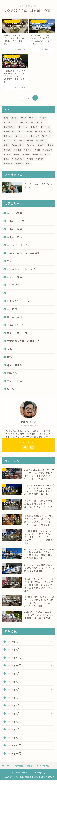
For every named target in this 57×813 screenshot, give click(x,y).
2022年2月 (29, 729)
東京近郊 (48, 150)
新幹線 (8, 150)
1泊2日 (34, 118)
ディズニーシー (26, 131)
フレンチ (36, 136)
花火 (7, 159)
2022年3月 (29, 721)
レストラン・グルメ (18, 301)
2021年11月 (29, 745)
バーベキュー (22, 136)
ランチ (8, 141)
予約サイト (42, 141)
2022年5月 (29, 705)
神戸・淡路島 (14, 365)
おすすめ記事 (14, 213)
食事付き (9, 163)
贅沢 (31, 159)
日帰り (28, 150)
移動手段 (38, 154)
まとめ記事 (13, 285)
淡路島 (8, 154)
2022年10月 (29, 665)
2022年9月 (29, 673)
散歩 (51, 145)
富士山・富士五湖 (17, 333)
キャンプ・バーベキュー (21, 245)
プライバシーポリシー (20, 773)
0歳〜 (16, 118)
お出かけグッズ (27, 122)
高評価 (20, 163)
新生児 (18, 150)
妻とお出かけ (14, 317)
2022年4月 (29, 713)
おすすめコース (11, 122)
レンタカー (20, 141)
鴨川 (29, 163)
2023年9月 (29, 641)
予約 (31, 141)
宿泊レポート (19, 145)
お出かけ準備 (14, 229)
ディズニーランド (43, 131)
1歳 (24, 118)
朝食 (38, 150)
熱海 (17, 154)
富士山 (31, 145)
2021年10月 (29, 753)
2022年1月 (29, 737)
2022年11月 (29, 657)
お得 (40, 122)
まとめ (35, 127)
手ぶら (42, 145)
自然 (48, 154)
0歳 (7, 118)
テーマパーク (10, 131)
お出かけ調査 (14, 237)
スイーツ (46, 127)
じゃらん (24, 127)
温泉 (9, 349)
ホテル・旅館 (14, 277)
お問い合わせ (40, 773)
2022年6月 (29, 697)
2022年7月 (29, 689)
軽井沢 (40, 159)
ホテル (46, 136)
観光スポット (19, 159)
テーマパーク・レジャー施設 (23, 253)
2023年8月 (29, 649)
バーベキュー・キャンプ (21, 269)
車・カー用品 (14, 381)
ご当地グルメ (10, 127)
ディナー (9, 136)
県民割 (27, 154)
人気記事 (12, 309)
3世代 (44, 118)
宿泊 (7, 145)
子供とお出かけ (16, 325)
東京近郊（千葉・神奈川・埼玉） (26, 341)
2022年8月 (29, 681)
